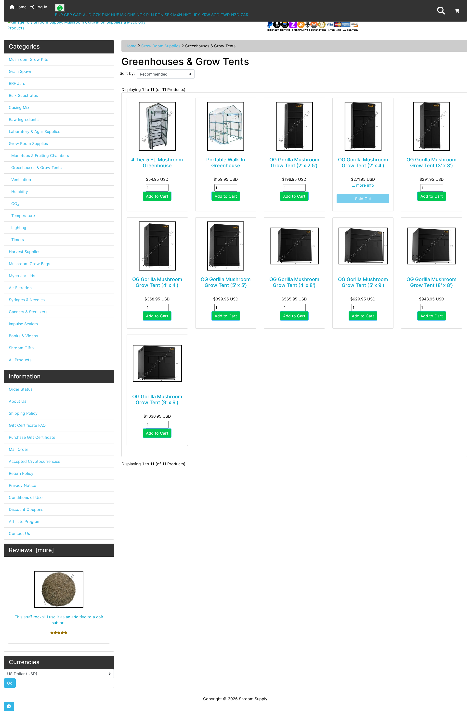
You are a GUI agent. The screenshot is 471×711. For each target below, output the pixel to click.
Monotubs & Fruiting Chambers (39, 155)
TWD (225, 14)
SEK (168, 14)
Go (10, 683)
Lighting (17, 227)
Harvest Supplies (24, 251)
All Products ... (22, 359)
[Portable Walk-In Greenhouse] (225, 126)
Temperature (22, 215)
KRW (205, 14)
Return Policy (21, 473)
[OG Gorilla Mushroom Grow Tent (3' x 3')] (431, 126)
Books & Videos (23, 335)
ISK (123, 14)
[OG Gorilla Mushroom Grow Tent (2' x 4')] (363, 126)
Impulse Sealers (23, 323)
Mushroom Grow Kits (28, 59)
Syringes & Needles (27, 299)
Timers (16, 239)
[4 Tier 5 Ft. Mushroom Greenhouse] (157, 126)
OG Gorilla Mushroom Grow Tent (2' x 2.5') (294, 162)
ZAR (244, 14)
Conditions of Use (25, 497)
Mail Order (18, 449)
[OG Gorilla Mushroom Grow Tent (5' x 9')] (363, 246)
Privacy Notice (22, 485)
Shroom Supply (253, 698)
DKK (106, 14)
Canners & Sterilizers (28, 311)
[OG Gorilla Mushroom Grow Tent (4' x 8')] (294, 246)
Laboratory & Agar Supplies (34, 131)
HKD (187, 14)
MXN (177, 14)
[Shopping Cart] (457, 11)
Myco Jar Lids (22, 275)
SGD (215, 14)
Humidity (18, 191)
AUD (87, 14)
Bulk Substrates (23, 95)
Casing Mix (19, 107)
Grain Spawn (20, 71)
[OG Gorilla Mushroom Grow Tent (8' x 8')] (431, 246)
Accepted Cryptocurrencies (34, 461)
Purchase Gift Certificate (32, 437)
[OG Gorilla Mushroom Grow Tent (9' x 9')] (157, 363)
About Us (17, 401)
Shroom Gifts (21, 347)
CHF (131, 14)
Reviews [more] (31, 550)
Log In (40, 6)
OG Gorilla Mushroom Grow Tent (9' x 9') (157, 399)
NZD (235, 14)
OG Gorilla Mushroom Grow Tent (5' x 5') (226, 282)
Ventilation (20, 179)
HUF (115, 14)
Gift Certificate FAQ (27, 425)
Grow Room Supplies (160, 45)
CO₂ (14, 203)
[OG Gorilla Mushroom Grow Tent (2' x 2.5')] (294, 126)
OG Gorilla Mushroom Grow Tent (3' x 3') (431, 162)
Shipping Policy (23, 413)
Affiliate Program (24, 521)
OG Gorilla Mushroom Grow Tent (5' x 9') (363, 282)
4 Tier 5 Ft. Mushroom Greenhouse (157, 162)
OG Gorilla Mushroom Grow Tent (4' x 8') (294, 282)
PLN (150, 14)
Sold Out (363, 198)
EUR (59, 14)
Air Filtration (20, 287)
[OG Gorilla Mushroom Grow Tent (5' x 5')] (225, 246)
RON (159, 14)
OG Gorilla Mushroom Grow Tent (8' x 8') (431, 282)
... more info (363, 185)
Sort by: (127, 73)
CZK (97, 14)
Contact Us (19, 533)
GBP (68, 14)
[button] (441, 11)
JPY (196, 14)
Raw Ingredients (24, 119)
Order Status (20, 389)
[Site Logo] (81, 25)
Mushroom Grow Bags (29, 263)
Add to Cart (157, 196)
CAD (77, 14)
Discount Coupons (26, 509)
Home (20, 6)
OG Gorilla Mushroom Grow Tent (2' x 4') (363, 162)
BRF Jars (17, 83)
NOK (141, 14)
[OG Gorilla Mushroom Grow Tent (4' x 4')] (157, 246)
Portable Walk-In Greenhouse (225, 162)
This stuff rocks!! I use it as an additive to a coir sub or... (59, 619)
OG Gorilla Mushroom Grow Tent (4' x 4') (157, 282)
